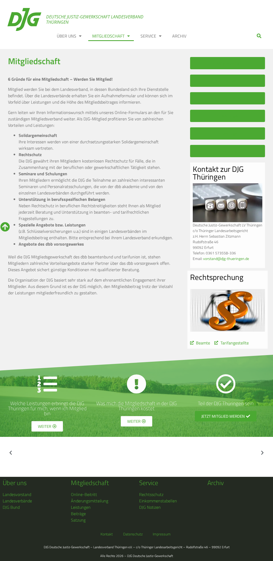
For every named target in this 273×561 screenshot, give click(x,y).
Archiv (179, 36)
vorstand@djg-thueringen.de (226, 258)
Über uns (66, 36)
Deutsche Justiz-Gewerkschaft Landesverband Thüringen (94, 19)
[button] (259, 36)
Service (148, 36)
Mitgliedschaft (108, 36)
